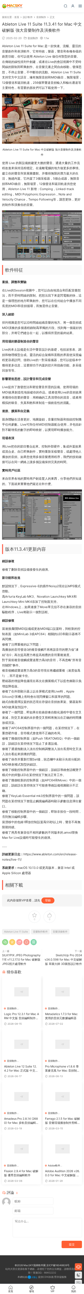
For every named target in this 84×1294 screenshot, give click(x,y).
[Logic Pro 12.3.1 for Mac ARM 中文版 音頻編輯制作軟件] (21, 992)
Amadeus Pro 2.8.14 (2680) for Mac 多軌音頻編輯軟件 (21, 1121)
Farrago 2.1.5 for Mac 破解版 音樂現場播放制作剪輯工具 (62, 1121)
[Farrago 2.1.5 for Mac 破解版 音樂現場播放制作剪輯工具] (62, 1097)
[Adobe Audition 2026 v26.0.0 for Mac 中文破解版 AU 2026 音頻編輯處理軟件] (62, 1149)
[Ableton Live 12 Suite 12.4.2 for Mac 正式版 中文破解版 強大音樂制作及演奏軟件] (21, 1044)
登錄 (48, 900)
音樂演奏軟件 (60, 931)
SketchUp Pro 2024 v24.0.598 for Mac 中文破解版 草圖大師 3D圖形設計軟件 (63, 959)
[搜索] (65, 6)
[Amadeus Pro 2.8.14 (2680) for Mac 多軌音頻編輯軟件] (21, 1097)
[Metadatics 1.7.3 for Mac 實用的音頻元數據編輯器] (62, 992)
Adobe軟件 (54, 1165)
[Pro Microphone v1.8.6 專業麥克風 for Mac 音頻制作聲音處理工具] (62, 1044)
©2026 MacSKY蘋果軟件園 (30, 1265)
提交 (72, 1244)
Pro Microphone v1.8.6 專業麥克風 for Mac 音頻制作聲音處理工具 (62, 1069)
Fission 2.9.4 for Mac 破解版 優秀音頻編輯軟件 (21, 1173)
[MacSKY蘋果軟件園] (12, 6)
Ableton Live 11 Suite (16, 931)
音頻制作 (33, 38)
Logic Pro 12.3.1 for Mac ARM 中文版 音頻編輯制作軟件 (21, 1016)
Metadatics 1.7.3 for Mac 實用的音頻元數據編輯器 (61, 1016)
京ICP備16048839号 (58, 1265)
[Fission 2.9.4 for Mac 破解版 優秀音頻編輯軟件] (21, 1149)
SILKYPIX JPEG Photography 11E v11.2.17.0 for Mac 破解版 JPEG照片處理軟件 (21, 959)
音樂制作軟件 (40, 931)
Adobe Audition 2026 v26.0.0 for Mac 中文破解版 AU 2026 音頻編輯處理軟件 (62, 1173)
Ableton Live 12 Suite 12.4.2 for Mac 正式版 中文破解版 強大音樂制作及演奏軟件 (21, 1069)
